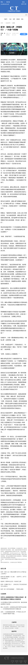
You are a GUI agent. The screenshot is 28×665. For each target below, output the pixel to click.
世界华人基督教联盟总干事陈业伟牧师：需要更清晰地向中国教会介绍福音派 (13, 598)
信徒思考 (8, 23)
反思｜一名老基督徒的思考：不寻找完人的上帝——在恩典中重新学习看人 (13, 612)
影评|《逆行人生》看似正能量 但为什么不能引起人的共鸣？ (13, 572)
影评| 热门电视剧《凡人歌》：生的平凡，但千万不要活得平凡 (13, 577)
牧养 (14, 19)
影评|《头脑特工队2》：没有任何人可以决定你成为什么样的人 (14, 585)
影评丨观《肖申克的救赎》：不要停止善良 (12, 589)
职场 (22, 19)
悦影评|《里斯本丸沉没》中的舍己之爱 (11, 581)
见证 (10, 19)
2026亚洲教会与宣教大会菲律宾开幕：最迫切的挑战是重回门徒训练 (14, 603)
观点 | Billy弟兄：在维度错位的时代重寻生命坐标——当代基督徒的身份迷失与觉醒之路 (14, 608)
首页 (2, 23)
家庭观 (18, 19)
